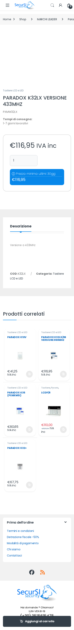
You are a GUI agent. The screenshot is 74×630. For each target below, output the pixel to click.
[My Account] (60, 5)
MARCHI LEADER (47, 19)
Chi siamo (14, 549)
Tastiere (45, 387)
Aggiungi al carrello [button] (27, 374)
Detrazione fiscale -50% (23, 537)
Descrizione (20, 226)
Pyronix (54, 387)
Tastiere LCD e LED (13, 90)
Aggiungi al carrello (39, 621)
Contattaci (14, 556)
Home (7, 19)
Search (52, 5)
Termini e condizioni (20, 531)
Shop (22, 19)
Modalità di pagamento (23, 543)
